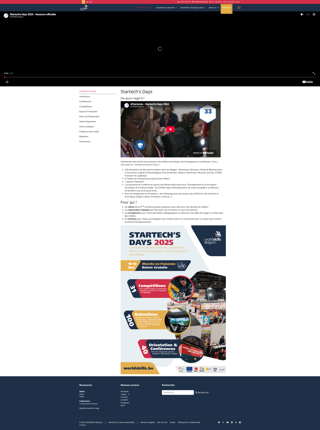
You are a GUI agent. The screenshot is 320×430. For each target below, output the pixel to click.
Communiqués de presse (88, 404)
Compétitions (85, 106)
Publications (84, 401)
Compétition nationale (165, 7)
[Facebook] (219, 422)
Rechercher (203, 392)
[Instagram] (236, 422)
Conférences (85, 101)
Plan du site (162, 422)
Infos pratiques (86, 126)
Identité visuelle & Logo (89, 408)
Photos (81, 394)
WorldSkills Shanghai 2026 (191, 7)
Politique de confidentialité (189, 422)
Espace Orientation (88, 111)
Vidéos (81, 397)
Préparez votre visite (89, 131)
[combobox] (178, 392)
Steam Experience (87, 121)
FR (83, 2)
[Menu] (239, 7)
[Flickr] (240, 422)
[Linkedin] (232, 422)
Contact (82, 425)
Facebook (124, 391)
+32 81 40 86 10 (185, 2)
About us (212, 7)
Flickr (123, 405)
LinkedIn (124, 400)
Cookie (172, 422)
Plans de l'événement (89, 116)
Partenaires (84, 141)
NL (87, 2)
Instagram (125, 403)
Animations (84, 96)
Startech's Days (143, 7)
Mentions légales (147, 422)
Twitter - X (125, 394)
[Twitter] (223, 422)
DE (91, 2)
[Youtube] (228, 422)
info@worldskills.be (201, 2)
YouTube (124, 397)
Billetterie (226, 7)
